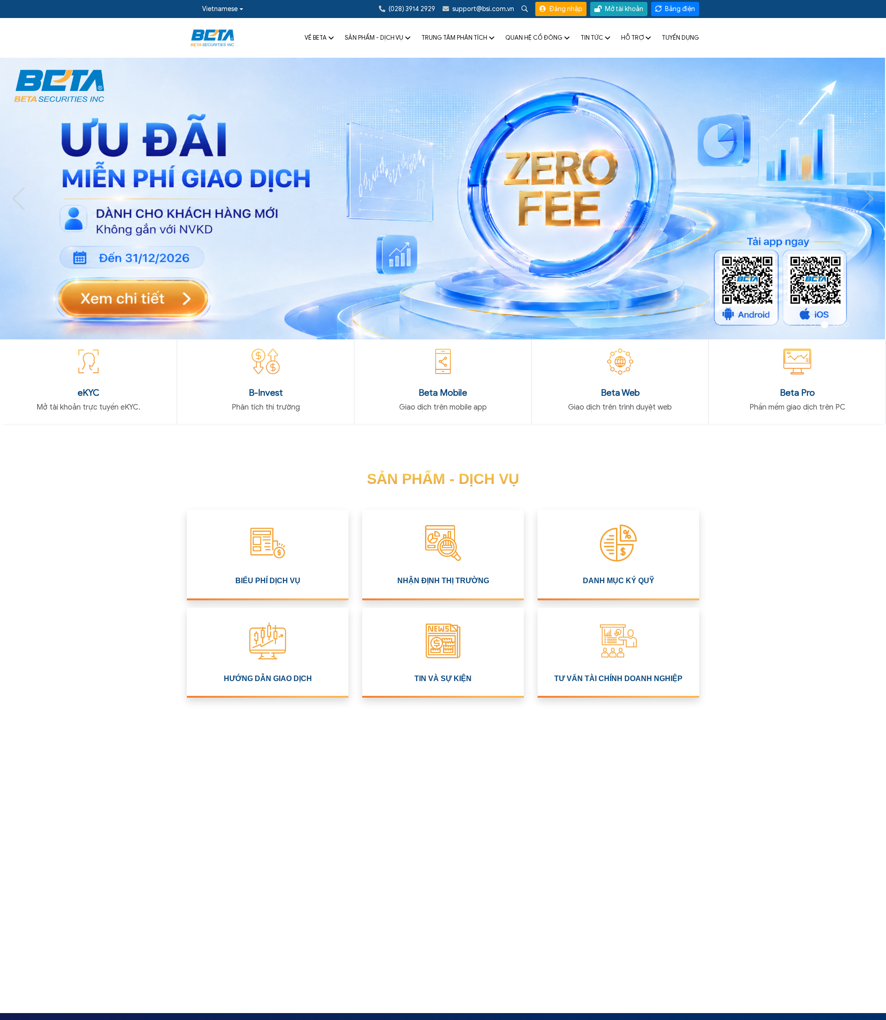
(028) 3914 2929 (411, 9)
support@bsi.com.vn (482, 9)
